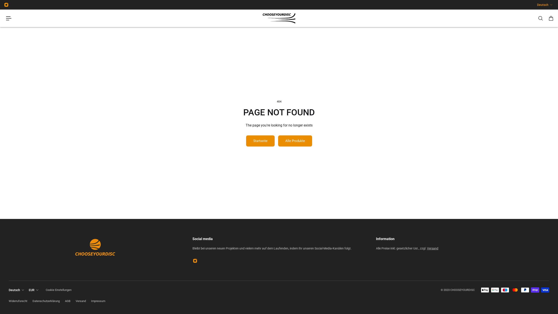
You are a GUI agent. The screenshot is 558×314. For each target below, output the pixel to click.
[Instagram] (6, 5)
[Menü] (8, 18)
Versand (432, 248)
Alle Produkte (295, 141)
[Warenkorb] (551, 18)
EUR (31, 290)
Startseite (260, 141)
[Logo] (279, 18)
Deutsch (542, 5)
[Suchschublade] (540, 18)
